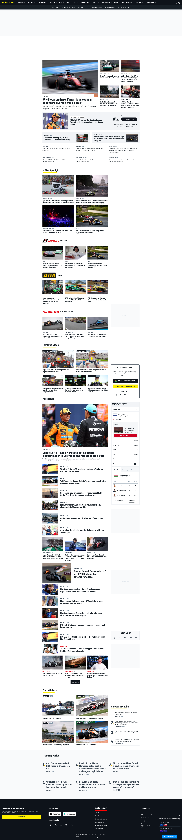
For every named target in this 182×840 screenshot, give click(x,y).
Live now (135, 459)
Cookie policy (92, 834)
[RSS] (134, 394)
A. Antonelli (121, 495)
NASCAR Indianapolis (124, 7)
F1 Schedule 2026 (83, 7)
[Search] (175, 3)
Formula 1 (20, 3)
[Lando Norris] (114, 485)
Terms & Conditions (81, 834)
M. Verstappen (122, 490)
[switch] (135, 464)
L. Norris (120, 486)
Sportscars (106, 3)
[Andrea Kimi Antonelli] (114, 495)
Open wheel (85, 3)
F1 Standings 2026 (97, 7)
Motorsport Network (87, 837)
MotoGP (30, 3)
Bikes (116, 3)
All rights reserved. (100, 837)
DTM (75, 3)
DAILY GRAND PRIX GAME (68, 7)
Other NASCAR (127, 3)
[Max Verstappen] (114, 490)
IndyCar (52, 3)
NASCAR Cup (42, 3)
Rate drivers (119, 500)
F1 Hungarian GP (110, 7)
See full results (132, 501)
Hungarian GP (125, 475)
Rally (95, 3)
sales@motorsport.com (148, 821)
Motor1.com (98, 816)
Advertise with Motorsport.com (150, 815)
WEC (60, 3)
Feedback (144, 812)
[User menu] (179, 3)
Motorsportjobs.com (101, 819)
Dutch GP (122, 414)
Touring (139, 3)
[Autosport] (50, 311)
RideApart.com (99, 828)
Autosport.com (99, 822)
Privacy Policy (101, 834)
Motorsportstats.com (101, 825)
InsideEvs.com (99, 813)
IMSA (67, 3)
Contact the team (146, 818)
